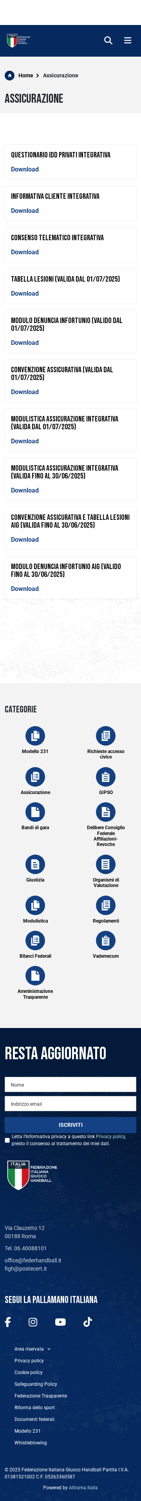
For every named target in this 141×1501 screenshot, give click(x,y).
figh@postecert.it (26, 1268)
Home (25, 75)
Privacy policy (110, 1136)
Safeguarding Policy (35, 1384)
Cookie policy (28, 1372)
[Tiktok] (87, 1322)
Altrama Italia (83, 1487)
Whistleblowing (30, 1443)
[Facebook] (8, 1322)
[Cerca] (108, 41)
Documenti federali (34, 1419)
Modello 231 (27, 1431)
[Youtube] (60, 1322)
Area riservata (29, 1349)
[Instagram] (33, 1322)
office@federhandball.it (33, 1260)
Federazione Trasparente (40, 1396)
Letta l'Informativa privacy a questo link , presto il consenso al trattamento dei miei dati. (69, 1140)
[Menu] (127, 41)
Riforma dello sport (34, 1407)
